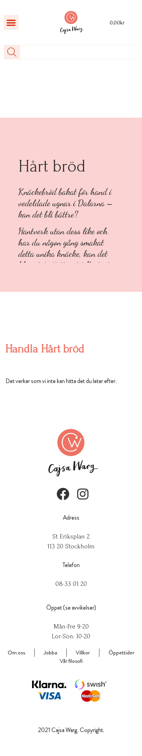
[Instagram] (82, 493)
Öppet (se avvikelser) (71, 607)
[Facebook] (62, 493)
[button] (11, 22)
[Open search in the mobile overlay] (71, 52)
